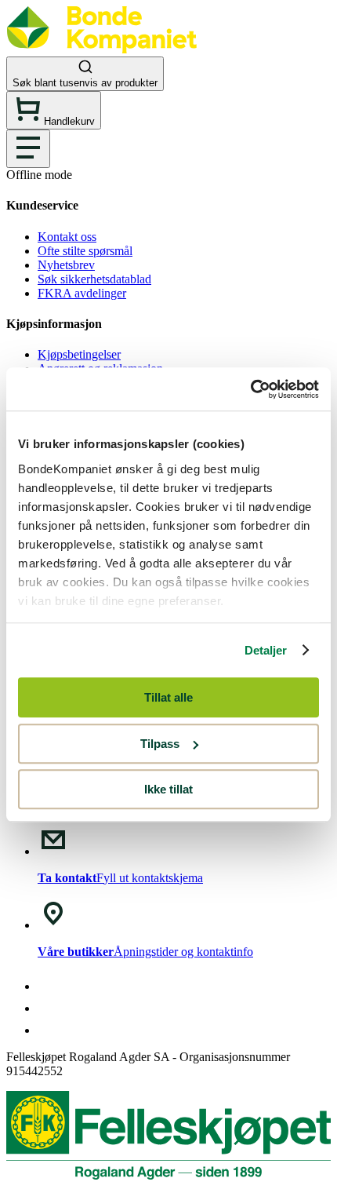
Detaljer (266, 650)
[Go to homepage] (101, 49)
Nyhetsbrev (66, 265)
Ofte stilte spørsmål (85, 250)
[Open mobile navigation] (28, 148)
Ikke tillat (168, 789)
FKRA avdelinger (82, 293)
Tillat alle (168, 697)
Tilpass (159, 743)
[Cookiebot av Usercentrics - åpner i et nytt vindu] (250, 389)
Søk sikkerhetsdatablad (94, 279)
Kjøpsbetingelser (79, 354)
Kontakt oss (67, 236)
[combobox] (168, 74)
